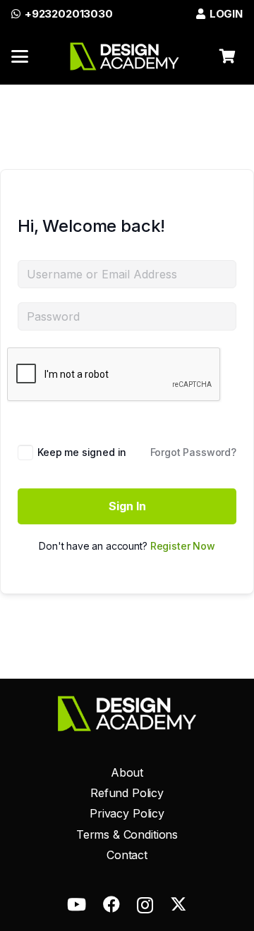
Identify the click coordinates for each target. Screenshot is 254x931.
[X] (178, 903)
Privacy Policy (127, 813)
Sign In (127, 506)
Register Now (182, 546)
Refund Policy (127, 793)
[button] (19, 56)
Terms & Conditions (127, 834)
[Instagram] (145, 905)
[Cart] (227, 56)
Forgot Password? (193, 452)
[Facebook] (111, 904)
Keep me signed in (81, 452)
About (127, 772)
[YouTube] (76, 904)
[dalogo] (124, 56)
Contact (127, 855)
